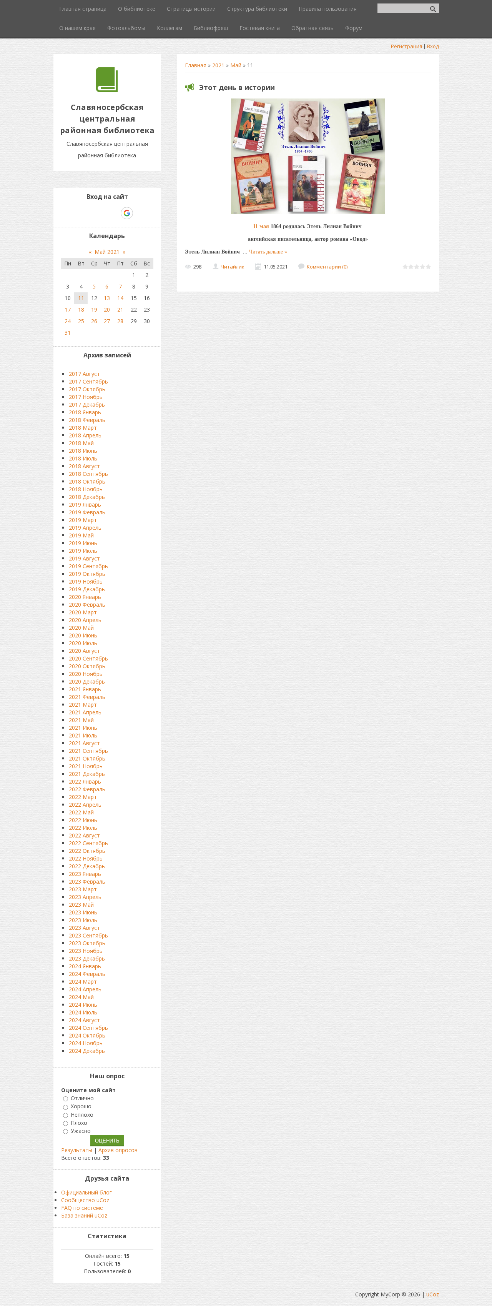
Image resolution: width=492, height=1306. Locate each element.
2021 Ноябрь (86, 766)
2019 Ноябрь (86, 581)
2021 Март (83, 704)
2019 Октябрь (87, 573)
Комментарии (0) (327, 266)
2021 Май (81, 720)
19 (94, 309)
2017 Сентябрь (88, 381)
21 (120, 309)
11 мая (261, 226)
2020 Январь (85, 596)
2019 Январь (85, 504)
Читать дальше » (268, 252)
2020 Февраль (87, 604)
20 (107, 309)
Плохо (79, 1122)
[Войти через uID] (74, 213)
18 (81, 309)
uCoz (432, 1294)
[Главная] (107, 89)
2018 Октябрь (87, 481)
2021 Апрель (85, 712)
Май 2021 (107, 251)
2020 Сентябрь (88, 658)
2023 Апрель (85, 897)
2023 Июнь (83, 912)
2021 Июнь (83, 727)
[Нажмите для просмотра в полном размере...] (308, 213)
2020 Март (83, 612)
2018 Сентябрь (88, 473)
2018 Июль (83, 458)
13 (107, 298)
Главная (195, 65)
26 (94, 321)
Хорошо (81, 1106)
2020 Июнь (83, 635)
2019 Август (84, 558)
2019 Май (81, 535)
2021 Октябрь (87, 758)
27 (107, 321)
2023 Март (83, 889)
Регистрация (406, 46)
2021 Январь (85, 689)
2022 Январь (85, 781)
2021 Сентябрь (88, 750)
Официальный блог (86, 1192)
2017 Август (84, 373)
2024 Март (83, 981)
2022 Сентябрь (88, 843)
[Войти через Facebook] (100, 213)
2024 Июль (83, 1012)
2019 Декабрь (87, 589)
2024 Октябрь (87, 1035)
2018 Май (81, 443)
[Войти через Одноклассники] (140, 213)
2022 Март (83, 797)
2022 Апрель (85, 804)
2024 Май (81, 997)
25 (81, 321)
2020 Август (84, 650)
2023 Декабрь (87, 958)
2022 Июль (83, 827)
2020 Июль (83, 643)
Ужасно (81, 1130)
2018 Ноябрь (86, 489)
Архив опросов (118, 1150)
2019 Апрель (85, 527)
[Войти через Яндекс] (113, 213)
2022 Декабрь (87, 866)
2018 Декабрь (87, 496)
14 (120, 298)
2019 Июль (83, 550)
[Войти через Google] (127, 213)
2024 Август (84, 1020)
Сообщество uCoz (85, 1200)
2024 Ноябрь (86, 1043)
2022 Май (81, 812)
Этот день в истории (237, 87)
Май (235, 65)
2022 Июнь (83, 820)
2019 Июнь (83, 543)
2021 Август (84, 743)
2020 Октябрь (87, 666)
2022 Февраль (87, 789)
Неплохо (82, 1114)
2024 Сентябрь (88, 1027)
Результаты (76, 1150)
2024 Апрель (85, 989)
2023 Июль (83, 920)
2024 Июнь (83, 1004)
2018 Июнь (83, 450)
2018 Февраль (87, 420)
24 (68, 321)
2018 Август (84, 466)
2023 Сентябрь (88, 935)
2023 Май (81, 904)
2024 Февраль (87, 973)
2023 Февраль (87, 881)
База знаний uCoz (84, 1215)
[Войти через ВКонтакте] (87, 213)
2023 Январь (85, 873)
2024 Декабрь (87, 1050)
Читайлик (232, 266)
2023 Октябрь (87, 943)
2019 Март (83, 520)
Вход (433, 46)
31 (68, 332)
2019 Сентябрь (88, 566)
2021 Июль (83, 735)
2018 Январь (85, 412)
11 (81, 298)
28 (120, 321)
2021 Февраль (87, 697)
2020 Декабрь (87, 681)
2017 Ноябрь (86, 396)
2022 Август (84, 835)
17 (68, 309)
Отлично (82, 1098)
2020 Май (81, 627)
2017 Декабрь (87, 404)
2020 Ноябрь (86, 673)
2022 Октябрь (87, 850)
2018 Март (83, 427)
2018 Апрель (85, 435)
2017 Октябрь (87, 389)
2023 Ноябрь (86, 950)
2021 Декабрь (87, 773)
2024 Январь (85, 966)
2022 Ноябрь (86, 858)
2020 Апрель (85, 620)
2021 (218, 65)
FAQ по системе (82, 1207)
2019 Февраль (87, 512)
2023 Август (84, 927)
